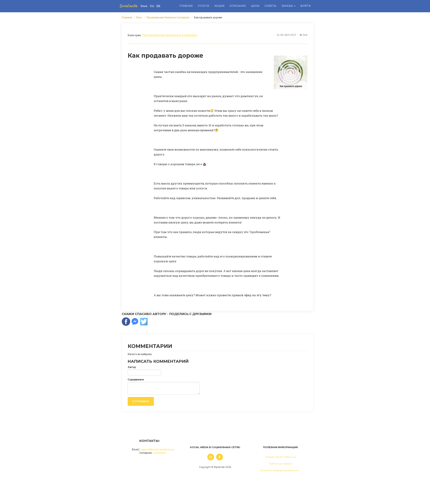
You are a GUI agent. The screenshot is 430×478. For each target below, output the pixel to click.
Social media (128, 5)
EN (158, 6)
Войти (305, 5)
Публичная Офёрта (280, 463)
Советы (270, 5)
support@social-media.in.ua (157, 449)
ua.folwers (160, 452)
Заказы (288, 5)
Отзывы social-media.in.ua (280, 457)
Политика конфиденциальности (279, 470)
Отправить (140, 401)
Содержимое (136, 379)
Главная (186, 5)
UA (152, 6)
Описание (238, 5)
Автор (132, 367)
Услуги (203, 5)
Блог (139, 17)
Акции (219, 5)
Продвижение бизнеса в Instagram (168, 17)
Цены (255, 5)
